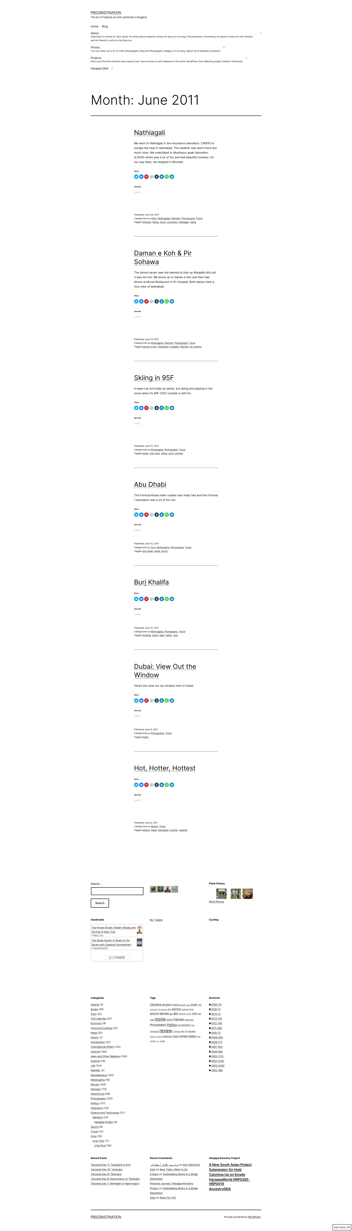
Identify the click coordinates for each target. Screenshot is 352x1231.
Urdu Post (100, 1145)
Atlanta (154, 826)
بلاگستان (162, 1041)
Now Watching (191, 1164)
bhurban (147, 222)
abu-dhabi (148, 551)
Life (93, 1065)
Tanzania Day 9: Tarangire (106, 1174)
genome (154, 1013)
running (176, 1031)
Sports (95, 1126)
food (191, 1009)
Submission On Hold (225, 1170)
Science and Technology (105, 1112)
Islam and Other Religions (105, 1056)
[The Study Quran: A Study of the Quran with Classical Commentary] (139, 942)
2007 (217, 1046)
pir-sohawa (195, 346)
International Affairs (102, 1046)
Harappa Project (103, 1122)
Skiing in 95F (154, 378)
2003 (218, 1065)
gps (171, 1014)
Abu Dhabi (150, 484)
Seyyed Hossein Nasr (101, 948)
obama (169, 1019)
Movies (95, 1084)
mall (152, 453)
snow (171, 453)
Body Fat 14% (168, 1197)
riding (193, 222)
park (157, 453)
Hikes (153, 218)
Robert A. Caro (98, 935)
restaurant (154, 1031)
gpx (175, 1013)
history (188, 1014)
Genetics (98, 1117)
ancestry (167, 1004)
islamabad (163, 346)
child (200, 1005)
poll (179, 1025)
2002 (217, 1070)
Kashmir (95, 1061)
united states (187, 1036)
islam (194, 1013)
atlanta (146, 830)
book (194, 1004)
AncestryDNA (220, 1189)
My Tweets (156, 919)
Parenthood (98, 1093)
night (161, 635)
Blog (105, 26)
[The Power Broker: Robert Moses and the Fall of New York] (139, 930)
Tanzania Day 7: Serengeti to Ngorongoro (115, 1183)
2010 (216, 1032)
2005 (217, 1056)
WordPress (254, 1216)
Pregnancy (97, 1108)
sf (186, 1031)
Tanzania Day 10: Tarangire (106, 1169)
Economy (96, 1023)
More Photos (216, 901)
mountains (172, 222)
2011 (216, 1028)
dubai (145, 453)
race (192, 1025)
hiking (155, 222)
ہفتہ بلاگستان (154, 1041)
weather (183, 830)
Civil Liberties (98, 1018)
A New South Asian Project (230, 1165)
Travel (199, 218)
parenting (189, 1020)
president (186, 1025)
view (175, 635)
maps (152, 1020)
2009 (217, 1037)
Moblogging (164, 218)
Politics (95, 1103)
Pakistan (175, 218)
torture (159, 1037)
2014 (216, 1014)
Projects (167, 59)
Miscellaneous (99, 1075)
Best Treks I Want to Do (174, 1169)
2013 (216, 1018)
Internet (95, 1051)
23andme (155, 1004)
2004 (217, 1061)
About (172, 36)
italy (199, 1014)
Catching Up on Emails (227, 1175)
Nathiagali (149, 132)
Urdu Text (98, 1140)
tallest (169, 635)
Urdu (93, 1136)
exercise (185, 1009)
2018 (216, 1004)
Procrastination (106, 13)
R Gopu (154, 1174)
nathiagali (184, 222)
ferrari (164, 551)
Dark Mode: (340, 1227)
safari (182, 1031)
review (166, 1030)
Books (94, 1009)
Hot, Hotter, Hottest (165, 768)
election (176, 1008)
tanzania (191, 1031)
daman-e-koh (150, 346)
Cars (153, 547)
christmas (153, 1009)
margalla (174, 346)
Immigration (98, 1042)
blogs (188, 1005)
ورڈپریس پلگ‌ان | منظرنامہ (164, 1164)
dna (169, 1009)
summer (179, 453)
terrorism (153, 1037)
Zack (153, 1169)
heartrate (182, 1014)
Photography (188, 218)
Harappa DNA (99, 68)
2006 (217, 1051)
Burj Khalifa (151, 582)
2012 (216, 1023)
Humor (95, 1037)
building (147, 635)
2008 (216, 1042)
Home (94, 26)
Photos (155, 49)
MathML (95, 1070)
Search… (96, 883)
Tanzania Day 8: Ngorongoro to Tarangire (115, 1178)
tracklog (167, 1036)
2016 (216, 1009)
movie (160, 1019)
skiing (164, 453)
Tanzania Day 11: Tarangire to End (110, 1164)
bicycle (183, 1005)
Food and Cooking (101, 1028)
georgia (164, 1013)
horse (163, 222)
